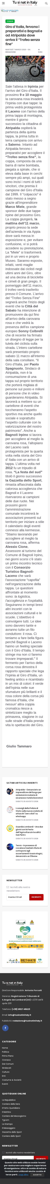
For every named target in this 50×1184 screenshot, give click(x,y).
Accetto (37, 1175)
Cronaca (6, 1060)
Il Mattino (6, 1112)
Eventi (5, 1084)
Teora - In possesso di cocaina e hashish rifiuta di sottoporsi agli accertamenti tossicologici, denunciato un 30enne (29, 851)
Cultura (5, 1072)
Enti (4, 1076)
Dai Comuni (7, 1064)
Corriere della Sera (11, 1104)
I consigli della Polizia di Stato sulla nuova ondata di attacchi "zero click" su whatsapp (29, 812)
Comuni (10, 21)
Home (5, 1047)
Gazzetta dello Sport (12, 1132)
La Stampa (7, 1124)
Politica (5, 1051)
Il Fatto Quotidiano (11, 1108)
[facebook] (5, 1028)
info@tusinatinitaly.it (19, 1015)
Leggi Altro (23, 1174)
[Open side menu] (3, 3)
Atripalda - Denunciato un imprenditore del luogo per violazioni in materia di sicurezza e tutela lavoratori (29, 793)
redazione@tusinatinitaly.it (27, 1020)
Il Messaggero (8, 1128)
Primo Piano (7, 1056)
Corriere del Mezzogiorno (14, 1116)
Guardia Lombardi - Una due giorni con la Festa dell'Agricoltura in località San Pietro (29, 830)
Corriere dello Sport (11, 1136)
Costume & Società (11, 1080)
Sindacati (6, 1068)
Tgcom (5, 1120)
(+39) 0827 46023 (21, 1009)
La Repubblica (8, 1100)
